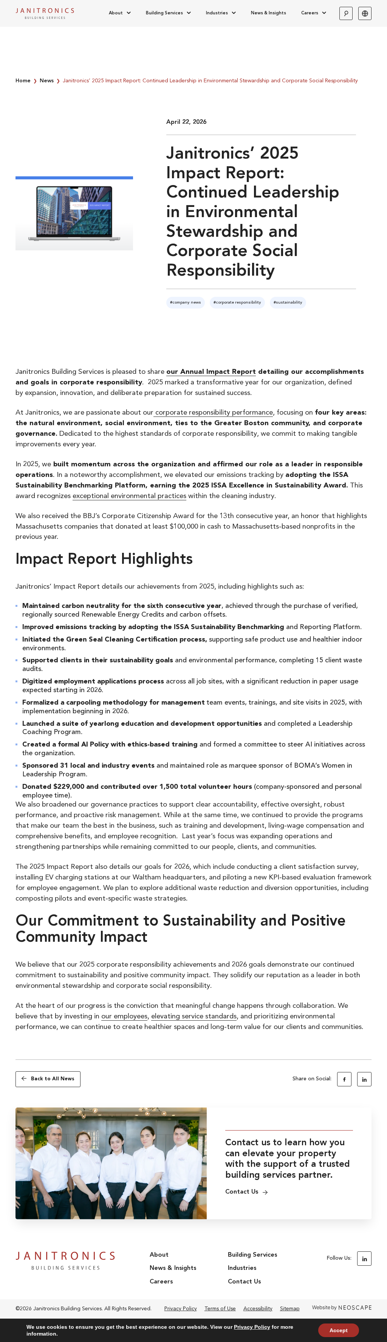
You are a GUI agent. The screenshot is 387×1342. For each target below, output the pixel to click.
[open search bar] (346, 13)
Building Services (164, 13)
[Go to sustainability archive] (288, 303)
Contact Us (244, 1282)
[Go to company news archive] (185, 303)
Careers (309, 13)
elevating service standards (194, 1016)
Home (23, 80)
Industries (217, 13)
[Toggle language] (365, 13)
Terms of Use (220, 1308)
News (47, 80)
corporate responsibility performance (213, 412)
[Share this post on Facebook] (344, 1079)
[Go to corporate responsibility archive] (237, 303)
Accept (339, 1330)
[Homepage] (44, 13)
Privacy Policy (180, 1308)
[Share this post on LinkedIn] (364, 1079)
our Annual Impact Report (211, 372)
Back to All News (52, 1079)
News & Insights (268, 13)
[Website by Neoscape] (342, 1308)
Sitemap (290, 1308)
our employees (124, 1016)
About (116, 13)
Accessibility (257, 1308)
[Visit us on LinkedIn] (364, 1258)
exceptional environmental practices (129, 496)
